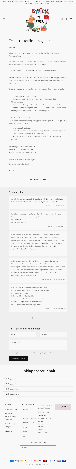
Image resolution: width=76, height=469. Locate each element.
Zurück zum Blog (39, 179)
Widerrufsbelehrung (28, 423)
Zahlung (24, 427)
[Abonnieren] (53, 447)
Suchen (24, 436)
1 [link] (32, 318)
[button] (4, 19)
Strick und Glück (35, 464)
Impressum (25, 409)
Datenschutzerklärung (29, 418)
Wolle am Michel (39, 70)
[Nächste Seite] (43, 318)
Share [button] (13, 171)
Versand (24, 432)
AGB (23, 414)
